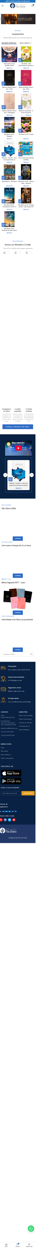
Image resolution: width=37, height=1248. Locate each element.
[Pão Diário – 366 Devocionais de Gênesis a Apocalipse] (26, 54)
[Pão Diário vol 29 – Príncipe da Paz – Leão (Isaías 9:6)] (26, 196)
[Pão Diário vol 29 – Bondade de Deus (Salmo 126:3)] (9, 219)
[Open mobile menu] (3, 6)
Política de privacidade (25, 715)
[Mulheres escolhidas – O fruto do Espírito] (26, 101)
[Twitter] (9, 819)
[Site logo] (17, 5)
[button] (4, 60)
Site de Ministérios (24, 730)
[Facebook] (5, 819)
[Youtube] (14, 819)
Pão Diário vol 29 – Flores (26, 134)
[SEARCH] (31, 654)
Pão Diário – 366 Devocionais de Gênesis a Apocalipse (26, 65)
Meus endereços (6, 755)
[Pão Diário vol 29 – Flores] (26, 125)
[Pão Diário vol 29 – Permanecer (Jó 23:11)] (9, 196)
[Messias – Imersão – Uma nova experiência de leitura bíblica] (9, 148)
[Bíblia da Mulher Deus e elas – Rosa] (26, 78)
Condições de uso (24, 726)
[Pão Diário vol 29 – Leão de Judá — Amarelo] (26, 172)
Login (2, 748)
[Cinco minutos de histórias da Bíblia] (26, 148)
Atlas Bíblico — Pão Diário (9, 181)
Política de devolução (25, 719)
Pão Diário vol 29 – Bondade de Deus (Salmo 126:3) (9, 230)
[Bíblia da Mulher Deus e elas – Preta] (9, 78)
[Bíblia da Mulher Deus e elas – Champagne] (9, 101)
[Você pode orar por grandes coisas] (9, 54)
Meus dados (4, 751)
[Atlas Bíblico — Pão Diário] (9, 172)
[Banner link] (18, 524)
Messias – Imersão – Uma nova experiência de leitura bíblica (9, 159)
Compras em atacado (25, 723)
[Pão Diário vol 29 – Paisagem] (9, 125)
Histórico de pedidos (7, 758)
